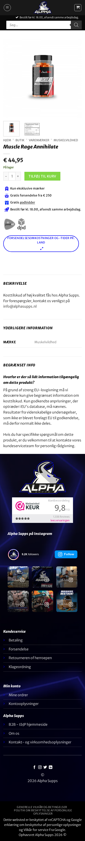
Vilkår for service (36, 830)
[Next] (75, 78)
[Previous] (10, 78)
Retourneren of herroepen (30, 658)
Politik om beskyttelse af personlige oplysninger (43, 812)
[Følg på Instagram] (40, 767)
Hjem (7, 140)
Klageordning (20, 667)
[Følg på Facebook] (34, 767)
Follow (69, 554)
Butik (19, 140)
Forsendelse (19, 649)
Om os (14, 733)
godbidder (27, 203)
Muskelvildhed (66, 140)
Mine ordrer (18, 695)
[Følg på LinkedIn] (50, 767)
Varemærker (39, 140)
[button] (7, 7)
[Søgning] (76, 25)
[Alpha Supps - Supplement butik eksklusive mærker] (42, 7)
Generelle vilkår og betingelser (42, 807)
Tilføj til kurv (42, 176)
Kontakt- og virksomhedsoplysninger (40, 742)
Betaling (16, 640)
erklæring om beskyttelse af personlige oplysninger (42, 825)
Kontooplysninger (24, 703)
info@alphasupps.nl (20, 306)
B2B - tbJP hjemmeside (28, 724)
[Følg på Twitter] (45, 767)
